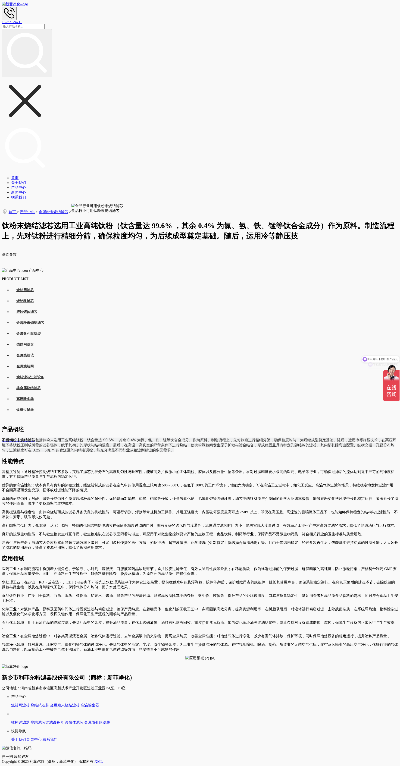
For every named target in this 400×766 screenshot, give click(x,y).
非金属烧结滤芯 (28, 388)
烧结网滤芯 (25, 290)
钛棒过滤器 (25, 410)
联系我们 (18, 197)
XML (98, 761)
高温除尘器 (25, 399)
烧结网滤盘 (25, 344)
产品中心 (18, 187)
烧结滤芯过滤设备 (30, 377)
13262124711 (12, 22)
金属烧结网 (25, 366)
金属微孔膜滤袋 (28, 333)
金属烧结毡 (25, 355)
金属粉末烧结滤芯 (53, 212)
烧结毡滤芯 (25, 301)
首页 (15, 178)
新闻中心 (18, 192)
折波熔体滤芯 (26, 312)
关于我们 (18, 183)
